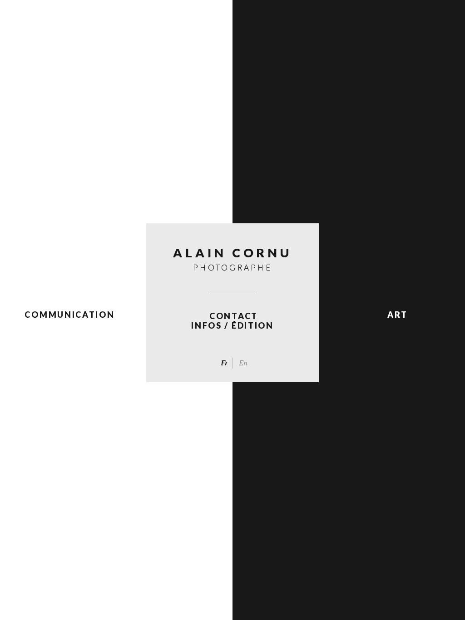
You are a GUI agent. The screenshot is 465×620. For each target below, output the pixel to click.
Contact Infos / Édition (232, 320)
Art (397, 315)
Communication (69, 315)
